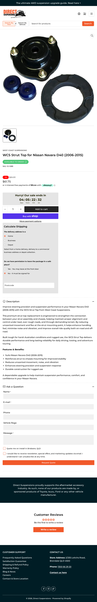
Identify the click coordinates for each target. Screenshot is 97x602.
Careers (7, 575)
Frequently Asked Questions (17, 557)
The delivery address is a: (15, 232)
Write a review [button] (48, 529)
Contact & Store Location (15, 578)
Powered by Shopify (61, 598)
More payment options (30, 221)
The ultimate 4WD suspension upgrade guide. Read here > (48, 3)
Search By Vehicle (22, 23)
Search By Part (9, 23)
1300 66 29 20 (64, 567)
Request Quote (48, 462)
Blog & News (9, 571)
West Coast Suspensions (15, 150)
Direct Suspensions (42, 598)
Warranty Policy (11, 568)
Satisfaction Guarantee (14, 561)
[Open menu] (91, 14)
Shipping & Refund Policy (16, 564)
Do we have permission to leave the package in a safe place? (27, 263)
